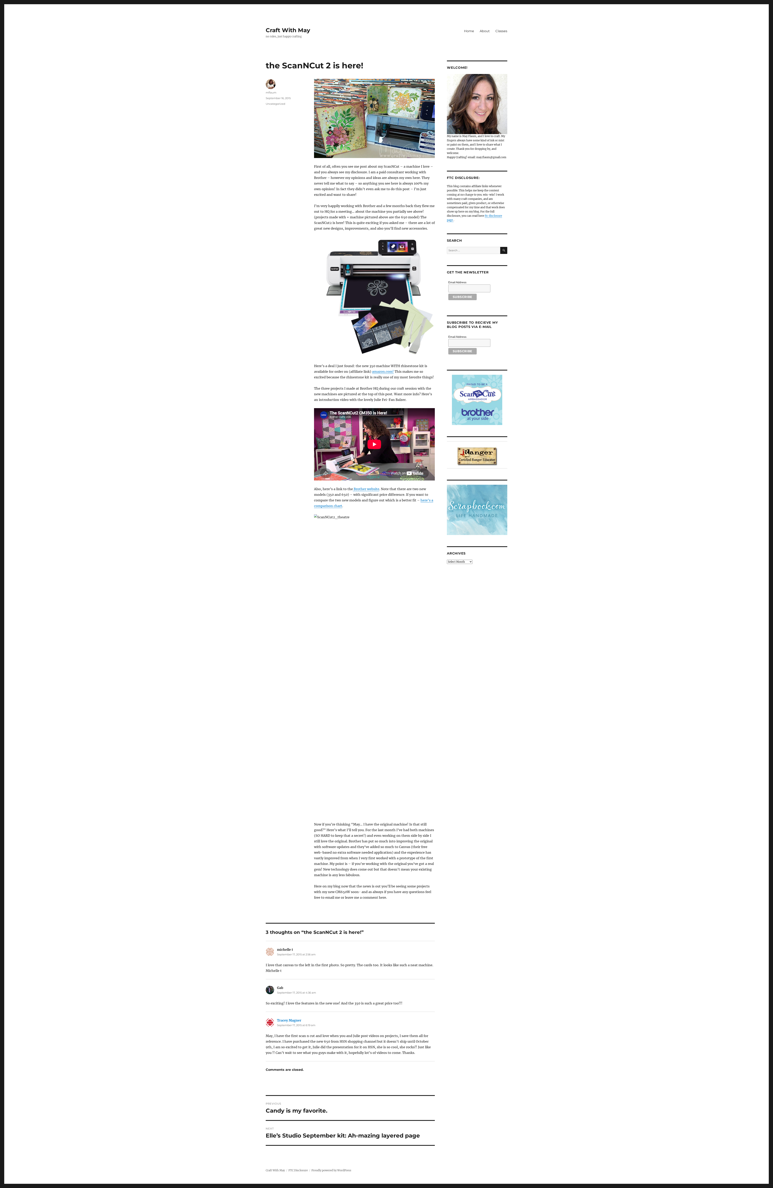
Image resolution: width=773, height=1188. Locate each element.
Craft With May (288, 30)
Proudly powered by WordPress (331, 1170)
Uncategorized (275, 103)
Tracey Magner (289, 1020)
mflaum (271, 92)
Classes (501, 31)
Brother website (366, 489)
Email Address (457, 282)
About (485, 31)
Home (469, 31)
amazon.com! (383, 372)
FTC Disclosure (298, 1170)
